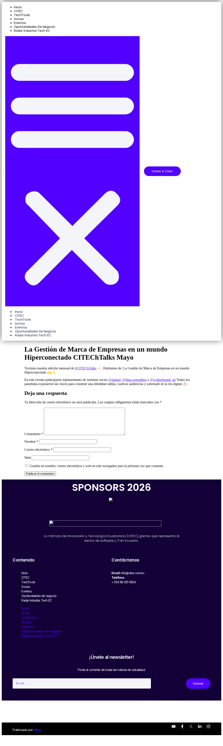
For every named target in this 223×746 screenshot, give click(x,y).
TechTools (22, 15)
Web (27, 457)
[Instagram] (208, 726)
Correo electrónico (38, 449)
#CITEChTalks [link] (85, 368)
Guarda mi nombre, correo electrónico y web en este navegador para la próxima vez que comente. (97, 466)
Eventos (20, 23)
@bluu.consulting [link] (134, 380)
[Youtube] (174, 726)
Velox (37, 730)
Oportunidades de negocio (34, 27)
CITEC (18, 11)
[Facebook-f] (182, 726)
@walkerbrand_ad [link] (163, 380)
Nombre (31, 441)
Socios (19, 19)
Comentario (33, 434)
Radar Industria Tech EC (32, 30)
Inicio (18, 7)
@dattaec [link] (114, 380)
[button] (72, 171)
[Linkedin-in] (200, 726)
